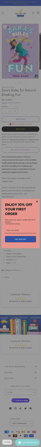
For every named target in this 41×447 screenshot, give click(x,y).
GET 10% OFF (20, 239)
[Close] (37, 201)
